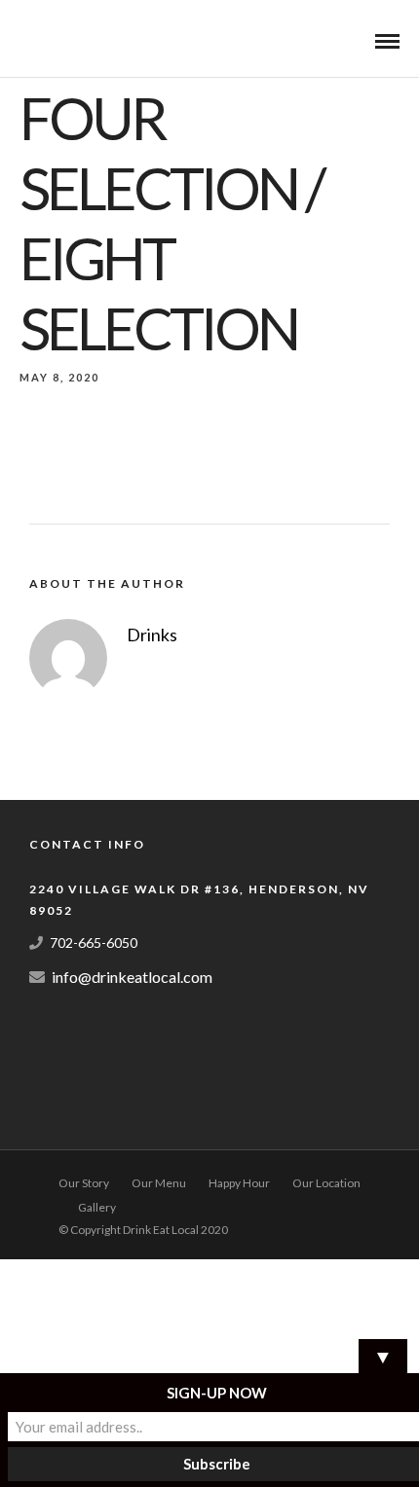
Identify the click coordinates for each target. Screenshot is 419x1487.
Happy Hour (239, 1183)
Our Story (83, 1183)
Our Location (326, 1183)
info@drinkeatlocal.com (132, 976)
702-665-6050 (93, 942)
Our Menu (159, 1183)
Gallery (97, 1207)
